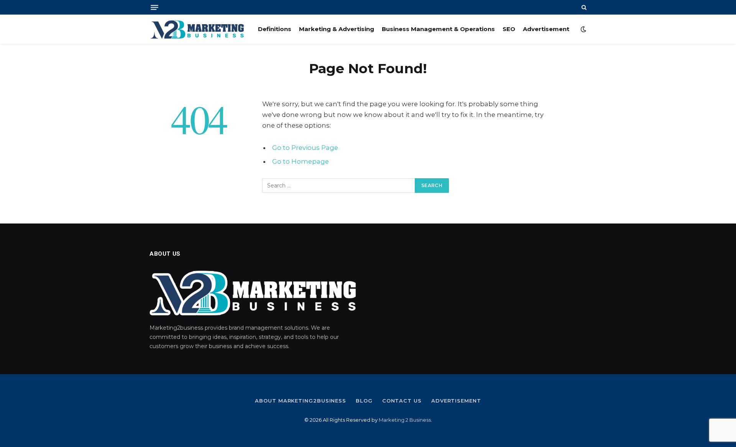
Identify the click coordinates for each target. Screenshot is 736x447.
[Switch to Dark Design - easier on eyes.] (582, 29)
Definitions (274, 29)
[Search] (583, 7)
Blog (364, 401)
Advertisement (546, 29)
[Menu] (154, 7)
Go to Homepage (300, 161)
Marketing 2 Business (405, 420)
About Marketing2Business (300, 401)
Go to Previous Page (305, 147)
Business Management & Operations (438, 29)
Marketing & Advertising (336, 29)
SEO (509, 29)
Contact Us (402, 401)
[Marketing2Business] (197, 29)
